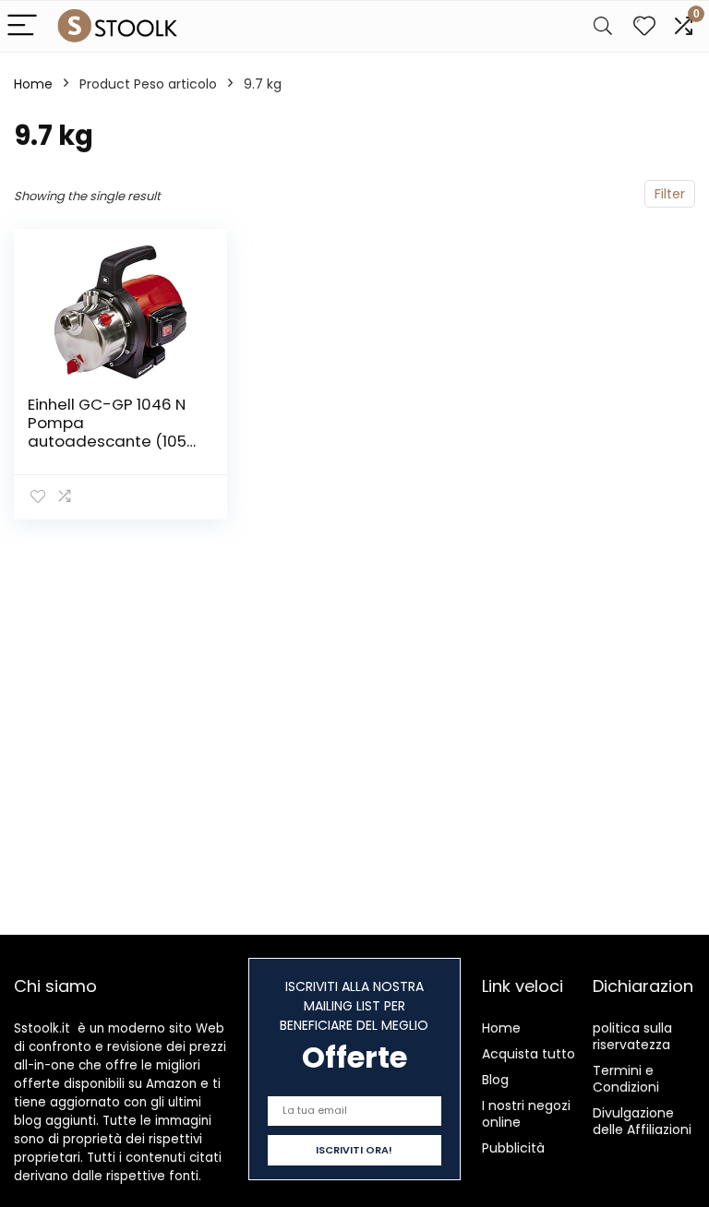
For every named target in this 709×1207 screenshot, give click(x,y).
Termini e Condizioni (626, 1078)
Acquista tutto (528, 1054)
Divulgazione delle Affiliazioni (642, 1121)
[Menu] (22, 26)
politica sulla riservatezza (632, 1036)
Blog (495, 1079)
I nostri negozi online (526, 1113)
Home (33, 84)
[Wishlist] (644, 26)
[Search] (603, 26)
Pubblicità (513, 1148)
